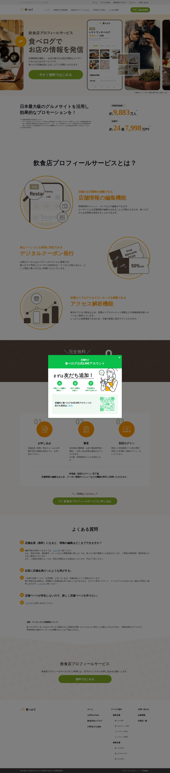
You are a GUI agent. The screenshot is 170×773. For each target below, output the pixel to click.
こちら (70, 405)
